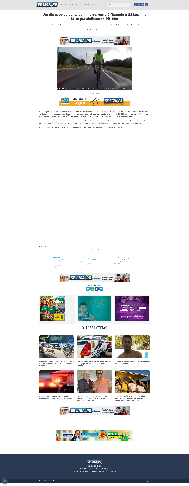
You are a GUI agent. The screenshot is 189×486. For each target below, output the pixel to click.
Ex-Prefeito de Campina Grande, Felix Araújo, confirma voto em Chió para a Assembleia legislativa (92, 398)
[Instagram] (139, 4)
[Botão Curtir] (90, 249)
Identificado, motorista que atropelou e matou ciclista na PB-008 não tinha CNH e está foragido (93, 260)
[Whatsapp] (146, 4)
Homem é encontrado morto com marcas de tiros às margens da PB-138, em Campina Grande (56, 363)
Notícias (64, 5)
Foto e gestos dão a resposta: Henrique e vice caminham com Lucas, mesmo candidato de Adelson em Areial (131, 398)
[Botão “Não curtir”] (95, 249)
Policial (71, 5)
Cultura (86, 5)
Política (79, 5)
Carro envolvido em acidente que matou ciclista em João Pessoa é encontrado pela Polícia (120, 260)
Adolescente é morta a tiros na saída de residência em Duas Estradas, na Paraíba (55, 397)
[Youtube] (142, 4)
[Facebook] (135, 4)
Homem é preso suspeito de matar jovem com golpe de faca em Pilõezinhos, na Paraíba (93, 363)
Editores (94, 5)
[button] (88, 289)
